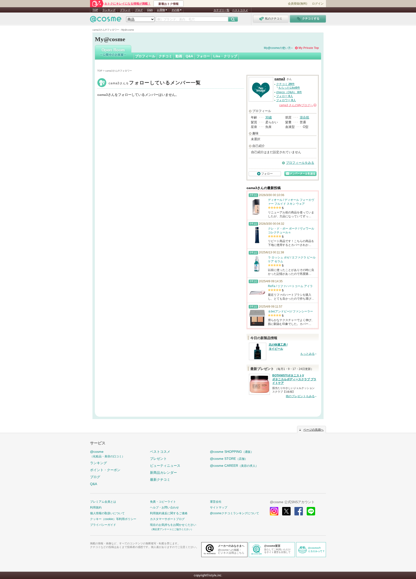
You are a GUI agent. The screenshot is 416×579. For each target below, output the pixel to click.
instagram (274, 511)
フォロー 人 (284, 96)
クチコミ (165, 56)
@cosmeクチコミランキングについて (234, 513)
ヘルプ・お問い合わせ (164, 507)
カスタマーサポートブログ (167, 519)
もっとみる (307, 353)
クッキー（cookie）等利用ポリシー (113, 519)
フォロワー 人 (286, 100)
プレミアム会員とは (103, 501)
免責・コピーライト (163, 501)
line (311, 511)
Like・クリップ (225, 56)
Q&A (150, 9)
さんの (297, 105)
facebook (298, 511)
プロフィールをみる (300, 162)
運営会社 (215, 501)
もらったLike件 (289, 87)
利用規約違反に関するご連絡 (169, 513)
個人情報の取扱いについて (107, 513)
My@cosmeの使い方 (277, 48)
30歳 (268, 117)
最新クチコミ (160, 479)
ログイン (318, 3)
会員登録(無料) (297, 3)
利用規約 (96, 507)
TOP (95, 9)
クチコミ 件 (285, 84)
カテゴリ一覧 (221, 10)
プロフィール (145, 56)
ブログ (139, 9)
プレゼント (158, 459)
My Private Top (309, 48)
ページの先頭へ (313, 429)
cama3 (155, 83)
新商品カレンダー (163, 472)
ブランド (125, 9)
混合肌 (304, 117)
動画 (179, 56)
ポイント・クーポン (105, 470)
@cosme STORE (228, 459)
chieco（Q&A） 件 (289, 92)
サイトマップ (218, 507)
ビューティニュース (165, 465)
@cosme (107, 454)
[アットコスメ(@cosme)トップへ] (105, 20)
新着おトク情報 (168, 4)
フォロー (203, 56)
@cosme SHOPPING (232, 452)
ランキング (109, 9)
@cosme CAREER (234, 465)
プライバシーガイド (103, 524)
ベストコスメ (240, 10)
